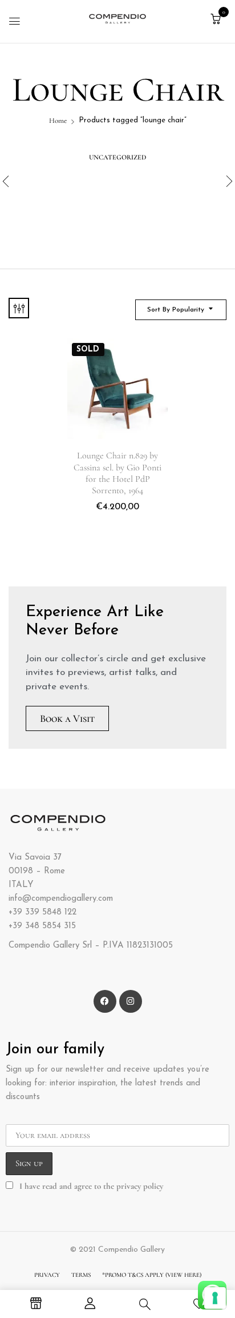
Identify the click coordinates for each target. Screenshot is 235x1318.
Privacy (47, 1275)
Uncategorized (117, 157)
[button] (215, 19)
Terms (81, 1275)
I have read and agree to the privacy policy (91, 1186)
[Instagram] (130, 1001)
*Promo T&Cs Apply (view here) (151, 1275)
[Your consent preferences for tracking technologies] (215, 1298)
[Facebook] (105, 1001)
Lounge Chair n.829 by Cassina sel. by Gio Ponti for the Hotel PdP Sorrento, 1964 (117, 473)
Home (58, 120)
